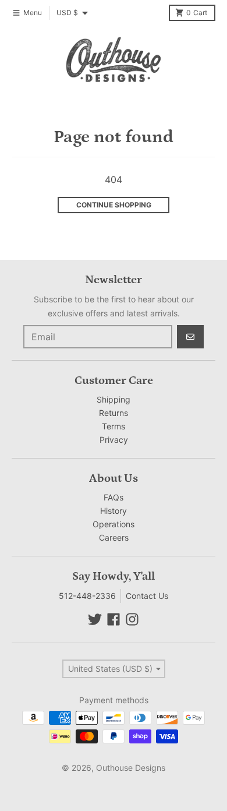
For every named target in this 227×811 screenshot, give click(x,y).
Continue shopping (113, 204)
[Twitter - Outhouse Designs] (95, 619)
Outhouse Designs (130, 768)
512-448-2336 (87, 596)
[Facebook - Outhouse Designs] (113, 619)
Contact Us (147, 596)
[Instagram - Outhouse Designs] (132, 619)
